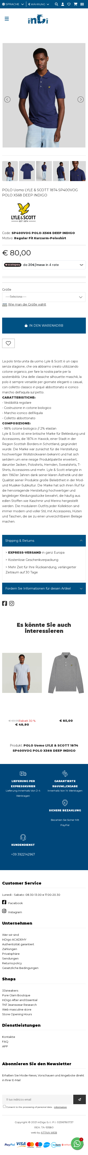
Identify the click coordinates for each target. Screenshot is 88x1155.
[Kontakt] (67, 4)
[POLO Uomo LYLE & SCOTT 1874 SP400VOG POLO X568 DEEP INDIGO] (44, 146)
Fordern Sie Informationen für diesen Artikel (38, 588)
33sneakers (10, 990)
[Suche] (55, 4)
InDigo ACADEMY (14, 939)
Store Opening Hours (17, 1014)
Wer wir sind (10, 934)
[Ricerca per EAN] (80, 4)
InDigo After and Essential (19, 1000)
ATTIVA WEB (49, 1132)
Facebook (15, 903)
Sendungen (10, 958)
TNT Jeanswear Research (19, 1004)
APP (5, 1046)
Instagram (15, 912)
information (60, 1107)
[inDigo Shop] (44, 27)
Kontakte (8, 1037)
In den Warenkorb (45, 326)
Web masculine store (16, 1009)
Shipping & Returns (19, 541)
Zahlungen (9, 949)
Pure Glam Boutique (16, 995)
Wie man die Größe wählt (27, 304)
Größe (6, 290)
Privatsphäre (11, 953)
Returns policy (12, 963)
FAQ (5, 1041)
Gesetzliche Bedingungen (20, 968)
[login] (61, 4)
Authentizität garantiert (18, 944)
